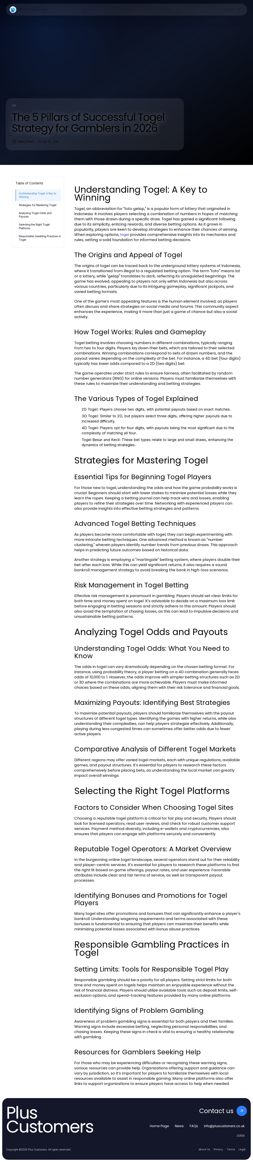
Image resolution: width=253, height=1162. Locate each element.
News (179, 1126)
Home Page (159, 1126)
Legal (242, 1149)
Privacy (218, 1149)
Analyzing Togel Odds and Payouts (35, 214)
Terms (231, 1149)
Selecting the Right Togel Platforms (34, 226)
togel (124, 234)
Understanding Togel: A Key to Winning (37, 195)
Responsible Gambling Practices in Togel (40, 238)
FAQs (194, 1126)
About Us (204, 1149)
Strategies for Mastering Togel (37, 205)
